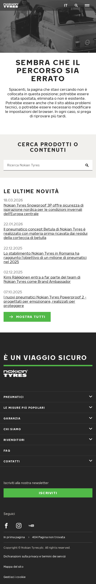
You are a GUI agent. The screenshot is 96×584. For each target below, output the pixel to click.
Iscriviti (48, 493)
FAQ (7, 450)
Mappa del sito (13, 566)
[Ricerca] (76, 5)
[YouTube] (31, 525)
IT (65, 5)
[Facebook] (6, 525)
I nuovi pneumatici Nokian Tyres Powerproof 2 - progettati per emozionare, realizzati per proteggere (45, 301)
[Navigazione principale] (87, 5)
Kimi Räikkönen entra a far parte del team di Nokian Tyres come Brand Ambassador (42, 279)
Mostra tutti (30, 317)
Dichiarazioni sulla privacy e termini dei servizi (35, 556)
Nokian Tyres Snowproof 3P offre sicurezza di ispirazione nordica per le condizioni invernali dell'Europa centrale (43, 209)
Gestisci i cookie (14, 577)
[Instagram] (19, 525)
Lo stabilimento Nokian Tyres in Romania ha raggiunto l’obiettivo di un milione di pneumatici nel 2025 (45, 257)
